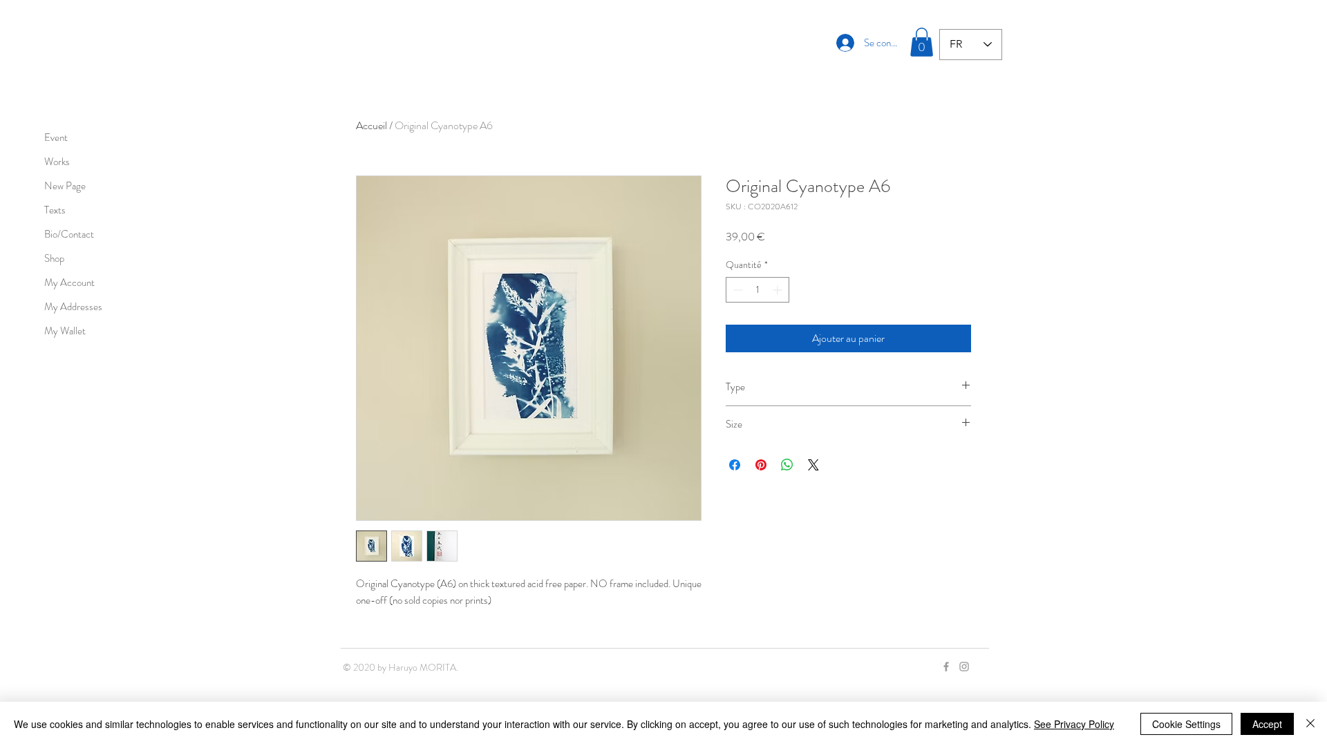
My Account (69, 282)
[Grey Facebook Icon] (946, 666)
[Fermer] (1310, 724)
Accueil (371, 125)
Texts (55, 210)
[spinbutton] (757, 290)
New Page (65, 185)
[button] (922, 42)
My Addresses (73, 306)
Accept (1267, 724)
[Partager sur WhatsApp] (787, 465)
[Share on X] (813, 465)
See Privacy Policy (1074, 724)
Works (57, 161)
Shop (54, 258)
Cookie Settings (1186, 724)
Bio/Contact (69, 234)
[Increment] (778, 290)
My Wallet (65, 330)
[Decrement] (736, 290)
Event (56, 137)
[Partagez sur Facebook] (734, 465)
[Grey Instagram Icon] (964, 666)
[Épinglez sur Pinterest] (761, 465)
